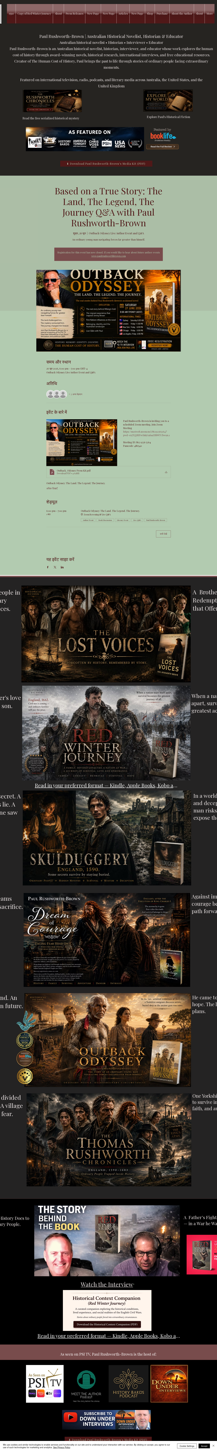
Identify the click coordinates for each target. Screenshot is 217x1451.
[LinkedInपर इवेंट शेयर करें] (62, 567)
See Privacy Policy (61, 1447)
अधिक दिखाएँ (51, 488)
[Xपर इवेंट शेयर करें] (55, 567)
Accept (204, 1445)
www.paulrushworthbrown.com (108, 256)
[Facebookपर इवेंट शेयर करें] (47, 567)
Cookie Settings (187, 1445)
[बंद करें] (213, 1446)
